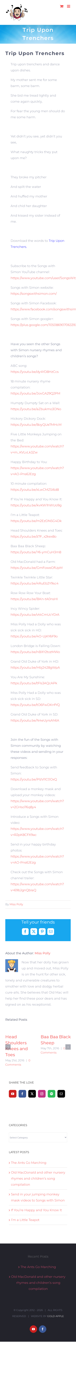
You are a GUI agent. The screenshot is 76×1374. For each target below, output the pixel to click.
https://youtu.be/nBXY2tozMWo (35, 652)
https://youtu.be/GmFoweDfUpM (37, 568)
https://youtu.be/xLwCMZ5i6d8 (35, 490)
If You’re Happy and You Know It (36, 1210)
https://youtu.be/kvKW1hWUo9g (36, 505)
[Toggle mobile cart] (61, 6)
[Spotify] (51, 1094)
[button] (8, 1047)
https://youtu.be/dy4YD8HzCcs (35, 372)
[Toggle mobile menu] (69, 6)
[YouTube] (12, 1094)
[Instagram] (42, 1094)
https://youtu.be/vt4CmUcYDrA (35, 615)
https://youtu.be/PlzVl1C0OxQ (34, 779)
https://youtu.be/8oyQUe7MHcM (36, 425)
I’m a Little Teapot (25, 1220)
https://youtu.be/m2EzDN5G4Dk (36, 521)
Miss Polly (16, 904)
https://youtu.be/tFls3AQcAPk (34, 683)
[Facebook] (22, 1094)
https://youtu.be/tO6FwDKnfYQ (35, 705)
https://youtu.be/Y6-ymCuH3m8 (36, 552)
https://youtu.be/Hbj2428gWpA (35, 668)
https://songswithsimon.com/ (34, 294)
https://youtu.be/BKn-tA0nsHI (34, 599)
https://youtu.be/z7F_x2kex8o (33, 536)
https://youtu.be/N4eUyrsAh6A (35, 720)
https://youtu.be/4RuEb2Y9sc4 (35, 583)
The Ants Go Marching (28, 1163)
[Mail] (61, 1094)
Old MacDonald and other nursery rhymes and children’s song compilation (38, 1179)
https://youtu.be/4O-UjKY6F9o (34, 636)
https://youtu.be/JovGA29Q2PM (35, 393)
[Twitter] (32, 1094)
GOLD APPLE (55, 1316)
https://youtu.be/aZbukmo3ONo (36, 409)
